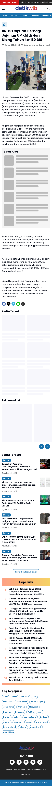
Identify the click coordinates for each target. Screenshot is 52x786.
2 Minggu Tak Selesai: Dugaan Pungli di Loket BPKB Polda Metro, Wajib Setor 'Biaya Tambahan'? (27, 611)
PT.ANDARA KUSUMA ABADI (36, 782)
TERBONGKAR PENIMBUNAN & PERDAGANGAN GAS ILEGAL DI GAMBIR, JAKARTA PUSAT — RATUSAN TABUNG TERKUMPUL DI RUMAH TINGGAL (28, 670)
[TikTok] (19, 762)
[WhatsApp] (18, 304)
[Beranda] (4, 24)
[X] (8, 304)
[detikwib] (26, 9)
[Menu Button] (3, 8)
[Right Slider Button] (49, 15)
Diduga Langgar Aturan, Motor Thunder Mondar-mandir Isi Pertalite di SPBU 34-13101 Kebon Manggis (28, 601)
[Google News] (26, 762)
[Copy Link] (23, 304)
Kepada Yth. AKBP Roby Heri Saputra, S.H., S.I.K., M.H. (28, 678)
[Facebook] (4, 304)
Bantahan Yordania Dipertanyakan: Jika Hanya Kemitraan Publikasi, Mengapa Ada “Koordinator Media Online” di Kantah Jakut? (20, 467)
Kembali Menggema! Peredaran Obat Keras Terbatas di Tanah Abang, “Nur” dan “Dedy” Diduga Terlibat (28, 651)
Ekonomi (35, 15)
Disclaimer (26, 774)
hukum (6, 460)
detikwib (15, 782)
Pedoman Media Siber (36, 769)
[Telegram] (13, 304)
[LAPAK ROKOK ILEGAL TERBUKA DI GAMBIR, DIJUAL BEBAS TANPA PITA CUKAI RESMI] (45, 537)
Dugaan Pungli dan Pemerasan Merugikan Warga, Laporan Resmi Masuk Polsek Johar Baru (19, 558)
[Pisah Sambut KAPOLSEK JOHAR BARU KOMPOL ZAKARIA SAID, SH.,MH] (45, 500)
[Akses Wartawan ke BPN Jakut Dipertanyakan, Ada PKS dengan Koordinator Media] (45, 482)
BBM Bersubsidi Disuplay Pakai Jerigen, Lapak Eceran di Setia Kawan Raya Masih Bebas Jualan (19, 521)
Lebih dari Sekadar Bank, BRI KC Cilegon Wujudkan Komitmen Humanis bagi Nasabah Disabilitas (26, 592)
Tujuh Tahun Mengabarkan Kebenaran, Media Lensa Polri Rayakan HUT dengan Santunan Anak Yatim (28, 660)
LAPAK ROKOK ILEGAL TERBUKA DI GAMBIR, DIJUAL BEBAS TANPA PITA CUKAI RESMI (19, 540)
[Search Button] (48, 8)
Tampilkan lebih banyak (26, 572)
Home (4, 15)
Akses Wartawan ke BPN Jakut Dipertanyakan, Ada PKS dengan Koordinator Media (18, 485)
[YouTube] (12, 762)
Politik (14, 15)
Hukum (24, 15)
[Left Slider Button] (41, 446)
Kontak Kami (19, 769)
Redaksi (9, 769)
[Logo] (26, 748)
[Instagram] (39, 762)
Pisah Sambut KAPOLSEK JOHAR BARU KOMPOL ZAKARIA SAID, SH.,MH (18, 503)
